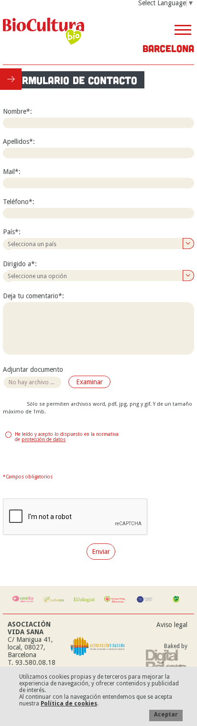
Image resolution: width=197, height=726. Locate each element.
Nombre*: (17, 111)
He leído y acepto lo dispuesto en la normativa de (67, 437)
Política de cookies (69, 703)
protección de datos (44, 439)
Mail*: (12, 171)
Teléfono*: (18, 202)
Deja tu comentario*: (33, 296)
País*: (12, 232)
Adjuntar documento (33, 369)
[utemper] (166, 662)
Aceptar (166, 714)
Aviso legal (171, 624)
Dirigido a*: (20, 264)
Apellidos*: (19, 141)
